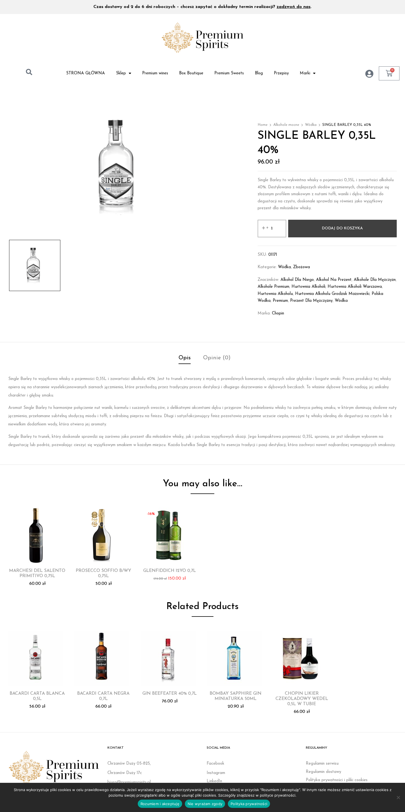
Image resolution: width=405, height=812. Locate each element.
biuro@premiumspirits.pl (129, 782)
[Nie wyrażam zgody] (398, 797)
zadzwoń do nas (293, 7)
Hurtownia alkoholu (275, 294)
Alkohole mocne (286, 125)
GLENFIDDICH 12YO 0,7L (169, 571)
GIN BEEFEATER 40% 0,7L (169, 693)
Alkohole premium (273, 287)
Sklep (121, 73)
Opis (185, 358)
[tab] (185, 358)
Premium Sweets (229, 73)
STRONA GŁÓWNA (85, 73)
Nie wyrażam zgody (205, 804)
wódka (341, 301)
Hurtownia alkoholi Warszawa (355, 287)
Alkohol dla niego (297, 280)
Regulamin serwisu (322, 764)
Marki (305, 73)
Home (263, 125)
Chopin (278, 313)
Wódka (311, 125)
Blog (259, 73)
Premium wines (155, 73)
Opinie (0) (217, 358)
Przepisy (281, 73)
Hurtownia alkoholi (308, 287)
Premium (280, 301)
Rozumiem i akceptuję (160, 804)
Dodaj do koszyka (342, 228)
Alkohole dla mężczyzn (375, 280)
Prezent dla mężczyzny (311, 301)
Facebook (215, 764)
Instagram (216, 773)
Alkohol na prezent (334, 280)
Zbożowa (301, 267)
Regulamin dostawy (323, 772)
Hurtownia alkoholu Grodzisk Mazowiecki (332, 294)
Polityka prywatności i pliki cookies (337, 780)
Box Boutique (191, 73)
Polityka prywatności (249, 804)
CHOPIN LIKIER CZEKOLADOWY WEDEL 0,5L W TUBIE (302, 698)
